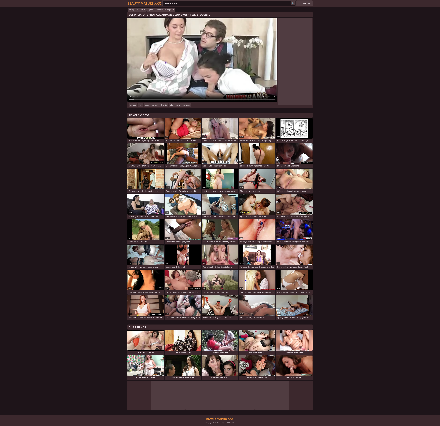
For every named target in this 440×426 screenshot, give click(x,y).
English (306, 3)
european (133, 9)
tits (171, 105)
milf (140, 105)
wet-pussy (169, 9)
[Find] (293, 3)
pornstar (186, 105)
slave (142, 9)
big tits (164, 105)
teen (147, 105)
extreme (159, 9)
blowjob (155, 105)
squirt (150, 9)
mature (133, 105)
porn (178, 105)
